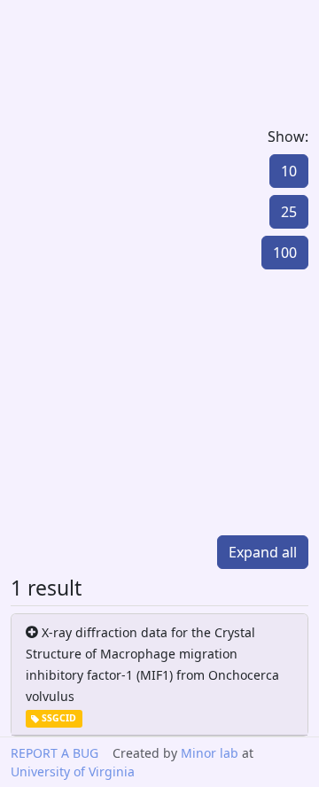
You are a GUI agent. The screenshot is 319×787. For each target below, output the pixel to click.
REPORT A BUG (54, 752)
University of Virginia (73, 771)
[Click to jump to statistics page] (80, 402)
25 (289, 212)
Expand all (263, 552)
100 (285, 252)
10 (289, 171)
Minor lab (209, 752)
